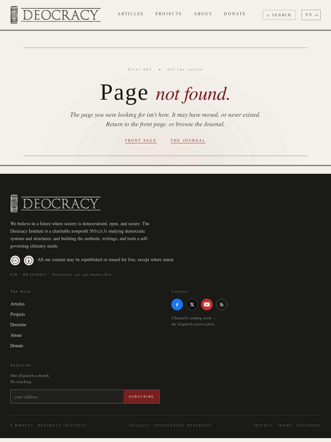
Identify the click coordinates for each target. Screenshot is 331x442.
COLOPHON (309, 425)
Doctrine (18, 324)
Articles (131, 14)
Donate (235, 14)
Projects (168, 14)
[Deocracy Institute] (55, 15)
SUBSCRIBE (141, 396)
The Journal (188, 140)
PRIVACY (263, 425)
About (203, 14)
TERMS (285, 425)
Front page (141, 140)
